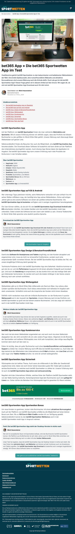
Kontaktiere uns (6, 487)
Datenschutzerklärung (8, 478)
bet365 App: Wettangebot (14, 112)
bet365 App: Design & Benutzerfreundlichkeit (20, 110)
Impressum (5, 475)
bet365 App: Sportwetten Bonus (16, 119)
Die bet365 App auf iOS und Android (17, 107)
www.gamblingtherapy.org (42, 521)
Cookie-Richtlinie (7, 480)
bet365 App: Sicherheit (13, 116)
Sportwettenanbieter (8, 473)
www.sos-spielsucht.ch (18, 521)
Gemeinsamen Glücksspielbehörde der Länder (42, 516)
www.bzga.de (40, 519)
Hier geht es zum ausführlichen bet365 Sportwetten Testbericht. (37, 455)
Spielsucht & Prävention (9, 485)
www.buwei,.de (64, 519)
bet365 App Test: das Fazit (14, 121)
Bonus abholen (65, 390)
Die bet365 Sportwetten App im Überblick (19, 105)
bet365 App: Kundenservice (15, 114)
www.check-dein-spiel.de (52, 519)
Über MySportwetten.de (9, 482)
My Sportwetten (6, 14)
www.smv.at (28, 521)
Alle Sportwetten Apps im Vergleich (37, 244)
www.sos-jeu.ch (6, 521)
